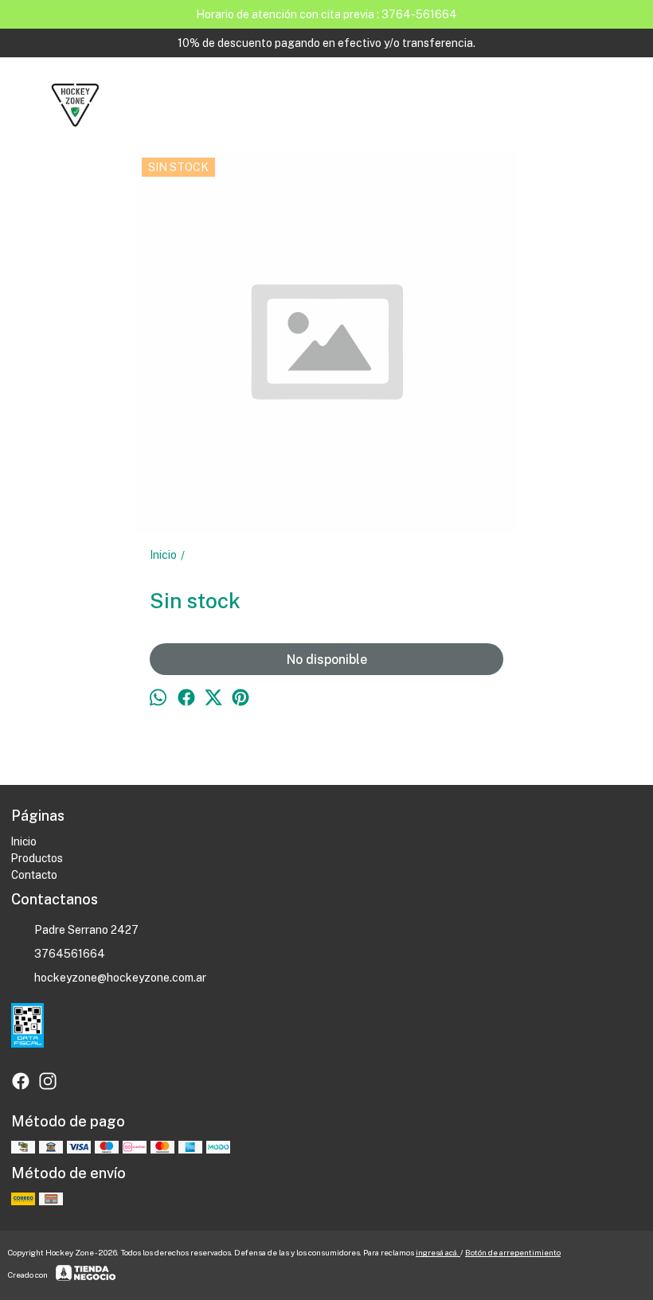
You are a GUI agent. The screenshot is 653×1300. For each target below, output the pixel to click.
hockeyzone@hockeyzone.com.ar (120, 977)
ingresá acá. (438, 1252)
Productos (37, 858)
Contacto (34, 875)
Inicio (24, 841)
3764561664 (69, 953)
